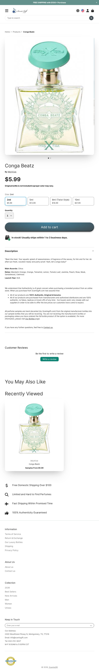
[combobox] (49, 18)
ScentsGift (53, 667)
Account (87, 10)
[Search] (91, 18)
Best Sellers (10, 591)
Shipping (9, 546)
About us (9, 567)
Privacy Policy (11, 550)
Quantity (9, 210)
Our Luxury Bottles (14, 542)
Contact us (48, 327)
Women (8, 604)
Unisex (8, 608)
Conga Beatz (34, 435)
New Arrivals (11, 596)
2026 (7, 587)
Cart (92, 10)
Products (16, 32)
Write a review (49, 359)
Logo (20, 10)
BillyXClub (12, 172)
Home (7, 32)
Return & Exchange (14, 538)
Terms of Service (13, 534)
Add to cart (49, 227)
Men (7, 600)
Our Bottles (30, 319)
